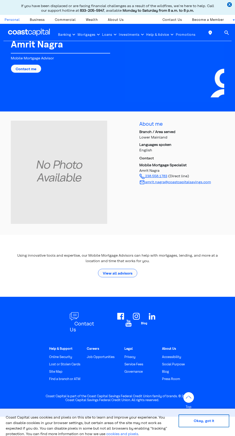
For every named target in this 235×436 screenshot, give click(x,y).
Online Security (60, 357)
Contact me (26, 69)
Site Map (55, 371)
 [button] (226, 32)
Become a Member (208, 20)
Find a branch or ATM (64, 379)
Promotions (186, 34)
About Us (116, 20)
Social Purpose (173, 364)
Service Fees (133, 364)
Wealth (92, 20)
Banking (64, 34)
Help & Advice (157, 34)
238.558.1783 (156, 176)
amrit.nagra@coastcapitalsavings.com (178, 182)
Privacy (129, 357)
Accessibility (171, 357)
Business (37, 20)
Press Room (171, 379)
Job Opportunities (101, 357)
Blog (165, 371)
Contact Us (172, 20)
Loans (107, 34)
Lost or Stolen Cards (64, 364)
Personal (12, 20)
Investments (129, 34)
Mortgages (86, 34)
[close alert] (230, 5)
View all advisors (117, 273)
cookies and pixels (122, 433)
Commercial (65, 20)
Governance (133, 371)
